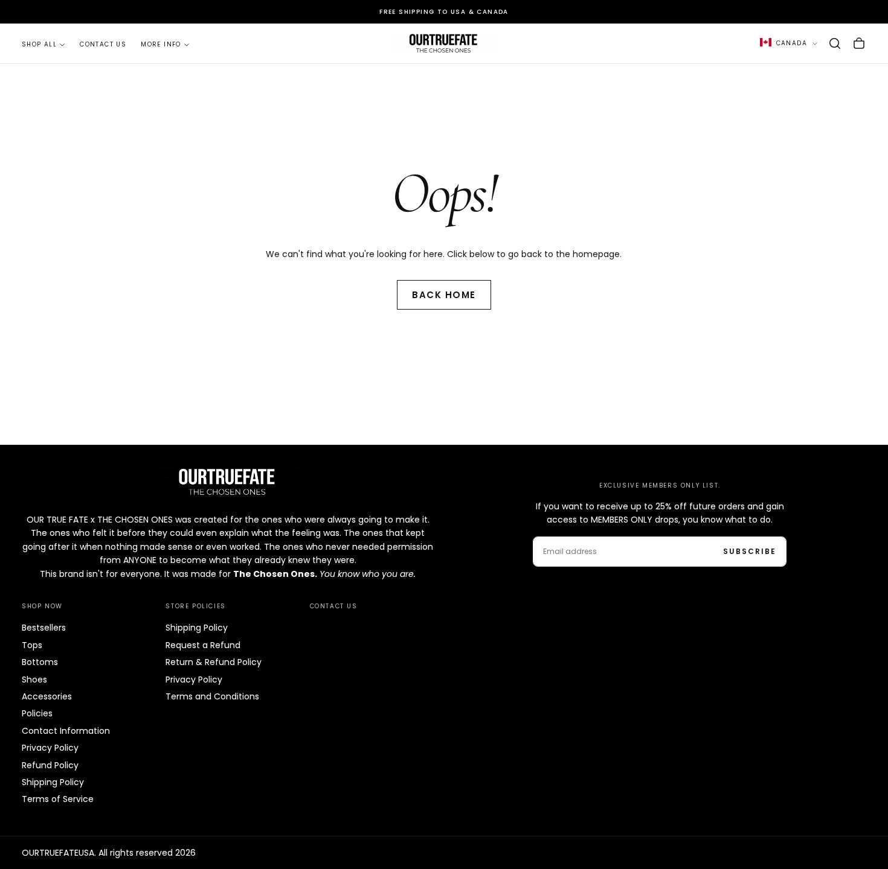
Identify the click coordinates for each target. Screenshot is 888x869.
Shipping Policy (53, 782)
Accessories (47, 696)
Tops (32, 645)
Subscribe (749, 551)
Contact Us (334, 606)
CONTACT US (103, 44)
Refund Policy (50, 765)
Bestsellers (44, 628)
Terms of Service (58, 799)
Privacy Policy (50, 748)
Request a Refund (203, 645)
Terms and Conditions (212, 696)
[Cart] (859, 43)
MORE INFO (161, 44)
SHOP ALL (39, 44)
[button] (835, 43)
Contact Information (66, 731)
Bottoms (40, 662)
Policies (37, 713)
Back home (444, 294)
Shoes (34, 679)
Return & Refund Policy (214, 662)
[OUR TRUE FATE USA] (227, 481)
